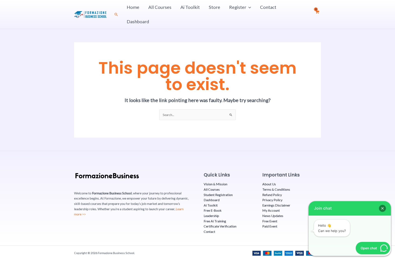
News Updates (272, 216)
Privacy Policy (272, 200)
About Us (269, 184)
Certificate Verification (220, 226)
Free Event (269, 221)
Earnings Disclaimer (276, 205)
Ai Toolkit (190, 7)
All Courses (159, 7)
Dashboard (138, 21)
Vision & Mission (215, 184)
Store (214, 7)
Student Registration (218, 195)
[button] (116, 14)
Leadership (211, 216)
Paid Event (269, 226)
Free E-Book (213, 210)
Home (133, 7)
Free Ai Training (215, 221)
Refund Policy (272, 195)
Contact (268, 7)
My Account (271, 210)
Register (237, 7)
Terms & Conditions (276, 189)
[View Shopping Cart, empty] (317, 14)
